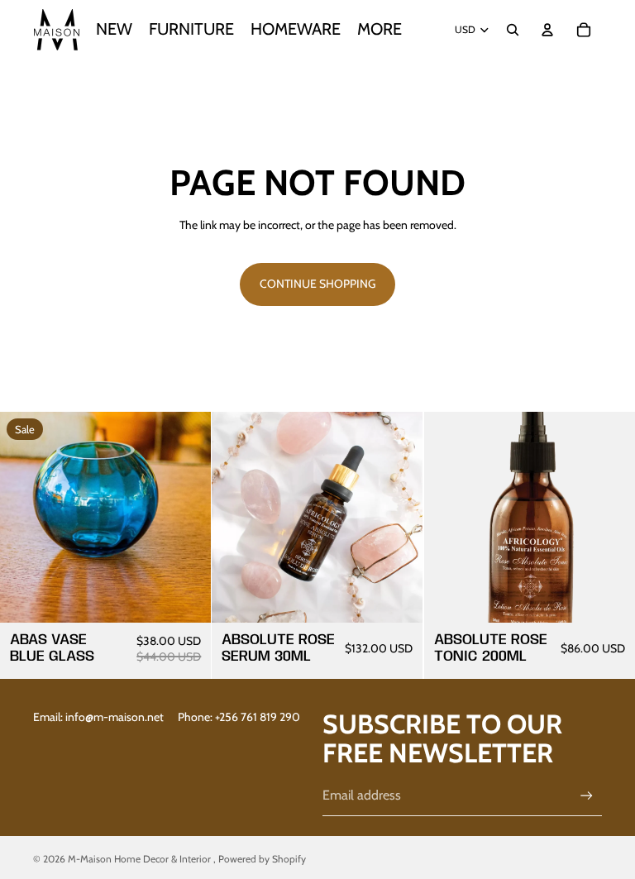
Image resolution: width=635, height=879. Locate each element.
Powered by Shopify (262, 859)
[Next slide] (610, 517)
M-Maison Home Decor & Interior (140, 859)
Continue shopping (317, 283)
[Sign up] (586, 796)
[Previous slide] (449, 517)
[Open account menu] (547, 30)
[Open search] (512, 30)
